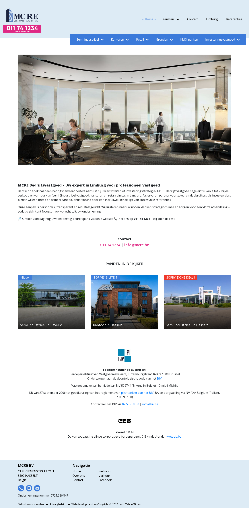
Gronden (162, 39)
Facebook (105, 480)
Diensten (168, 19)
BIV (159, 378)
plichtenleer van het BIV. (137, 393)
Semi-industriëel (88, 39)
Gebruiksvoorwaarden (31, 504)
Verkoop (104, 471)
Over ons (79, 476)
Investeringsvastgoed (220, 39)
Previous (25, 110)
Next (224, 110)
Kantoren (117, 39)
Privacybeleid (58, 504)
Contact (192, 19)
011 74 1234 (110, 244)
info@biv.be (150, 404)
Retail (140, 39)
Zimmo (138, 504)
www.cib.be (173, 436)
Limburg (212, 19)
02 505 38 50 (130, 404)
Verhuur (104, 476)
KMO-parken (189, 39)
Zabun (129, 504)
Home (149, 19)
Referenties (234, 19)
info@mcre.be (136, 244)
